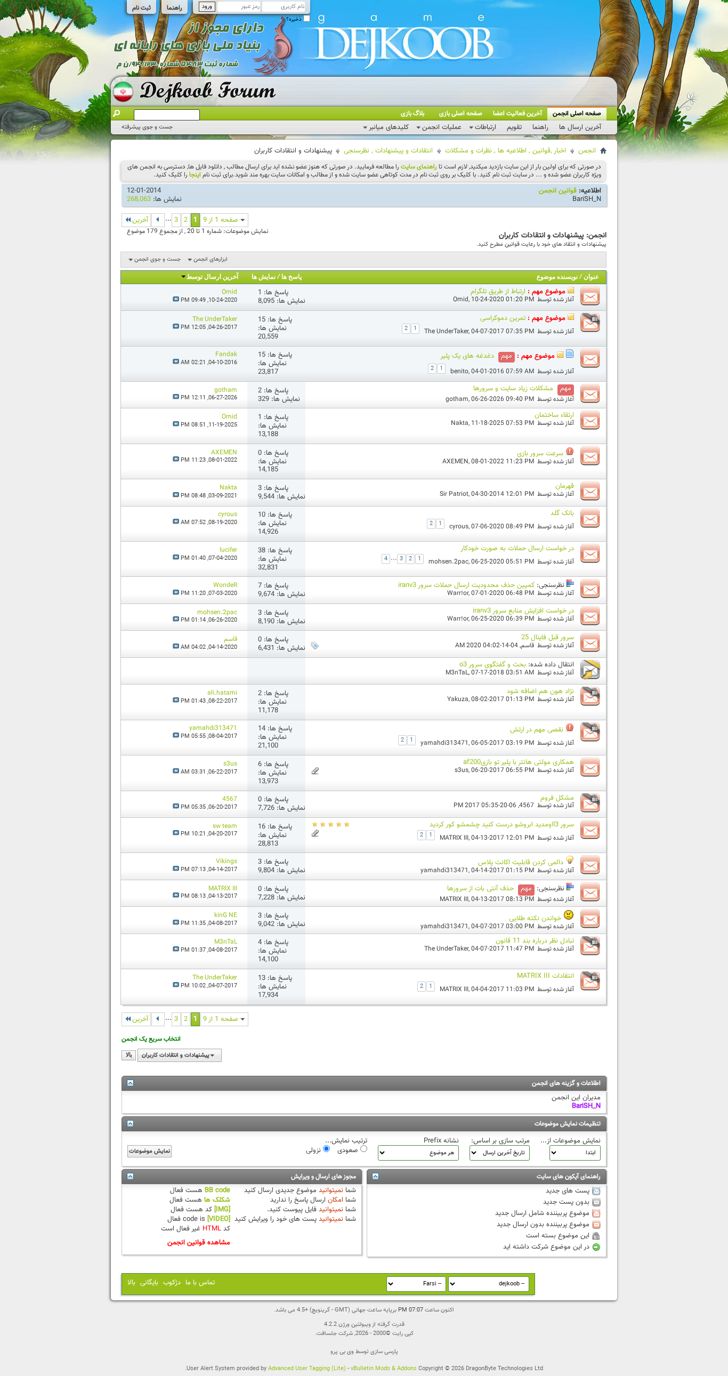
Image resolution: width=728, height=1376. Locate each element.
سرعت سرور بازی (540, 453)
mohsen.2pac (448, 562)
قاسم (527, 645)
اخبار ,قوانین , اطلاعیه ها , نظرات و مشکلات (505, 151)
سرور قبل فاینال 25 (547, 637)
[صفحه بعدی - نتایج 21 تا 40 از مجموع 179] (158, 220)
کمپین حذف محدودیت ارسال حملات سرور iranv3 (466, 585)
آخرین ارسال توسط (212, 277)
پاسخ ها (291, 277)
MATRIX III (454, 838)
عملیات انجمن (442, 127)
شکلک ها (217, 1200)
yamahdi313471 (444, 743)
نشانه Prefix (441, 1141)
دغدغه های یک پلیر (467, 356)
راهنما (174, 8)
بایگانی (149, 1282)
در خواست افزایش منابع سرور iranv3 (523, 611)
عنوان (591, 277)
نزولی (314, 1150)
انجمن (587, 151)
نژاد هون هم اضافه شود (540, 691)
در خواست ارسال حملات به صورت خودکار (517, 548)
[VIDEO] (218, 1219)
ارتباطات (485, 127)
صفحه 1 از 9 (220, 220)
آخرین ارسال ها (580, 127)
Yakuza (457, 699)
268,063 (139, 199)
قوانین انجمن (558, 191)
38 (261, 550)
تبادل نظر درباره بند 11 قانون (535, 941)
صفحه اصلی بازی (460, 113)
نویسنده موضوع (557, 277)
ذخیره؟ (294, 19)
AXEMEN (455, 461)
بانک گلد (562, 513)
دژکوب (172, 1282)
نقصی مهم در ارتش (536, 730)
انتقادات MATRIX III (545, 976)
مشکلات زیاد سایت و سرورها (513, 388)
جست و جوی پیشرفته (147, 127)
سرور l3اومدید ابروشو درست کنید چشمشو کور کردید (502, 824)
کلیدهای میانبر (389, 127)
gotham (457, 399)
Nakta (459, 423)
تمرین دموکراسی (502, 318)
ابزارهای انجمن (210, 259)
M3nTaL (457, 673)
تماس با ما (200, 1282)
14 (261, 728)
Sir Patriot (454, 494)
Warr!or (457, 593)
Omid (460, 299)
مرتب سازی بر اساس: (500, 1141)
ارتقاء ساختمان (554, 415)
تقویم (514, 127)
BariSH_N (586, 199)
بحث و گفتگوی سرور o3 (492, 664)
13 (261, 978)
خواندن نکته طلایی (535, 918)
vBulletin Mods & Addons (384, 1368)
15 (261, 320)
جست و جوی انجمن (157, 259)
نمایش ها (264, 277)
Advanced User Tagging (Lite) (307, 1368)
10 (261, 515)
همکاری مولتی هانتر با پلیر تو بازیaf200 (518, 762)
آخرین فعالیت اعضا (517, 113)
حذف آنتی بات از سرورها (480, 888)
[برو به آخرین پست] (176, 300)
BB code (217, 1190)
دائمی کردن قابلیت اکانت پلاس (520, 862)
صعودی (348, 1150)
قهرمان (564, 486)
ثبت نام (141, 8)
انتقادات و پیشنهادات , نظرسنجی (388, 151)
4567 (526, 805)
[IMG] (222, 1209)
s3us (461, 770)
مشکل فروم (557, 798)
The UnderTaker (446, 331)
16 (261, 827)
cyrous (458, 527)
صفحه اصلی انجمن (577, 113)
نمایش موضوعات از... (570, 1141)
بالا (129, 1055)
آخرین (140, 220)
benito (459, 371)
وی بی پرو (342, 1351)
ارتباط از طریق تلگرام (498, 291)
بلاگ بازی (412, 113)
